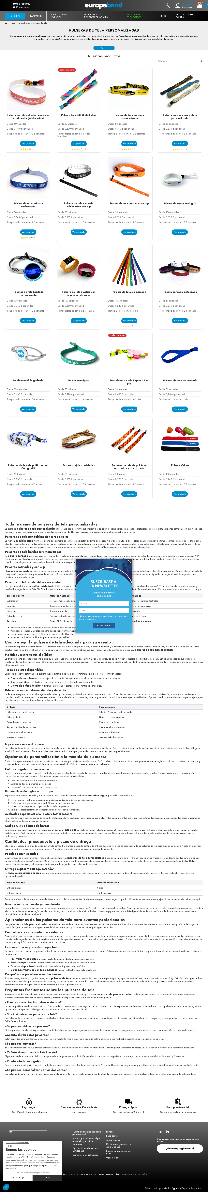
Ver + (103, 47)
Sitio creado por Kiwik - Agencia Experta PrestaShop (174, 1188)
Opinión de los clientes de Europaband (85, 1149)
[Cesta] (199, 5)
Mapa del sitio (113, 1157)
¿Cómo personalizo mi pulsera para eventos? (86, 1133)
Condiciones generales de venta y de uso (118, 1145)
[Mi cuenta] (177, 5)
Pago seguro (112, 1135)
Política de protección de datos (118, 1152)
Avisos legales (113, 1140)
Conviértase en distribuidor (85, 1155)
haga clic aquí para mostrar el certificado (132, 1174)
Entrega (109, 1131)
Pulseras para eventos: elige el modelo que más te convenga (86, 1141)
